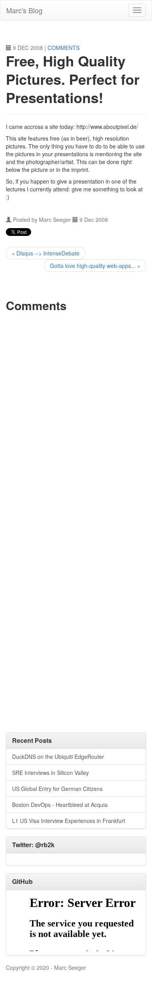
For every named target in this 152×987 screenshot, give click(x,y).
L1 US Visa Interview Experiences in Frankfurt (68, 821)
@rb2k (45, 844)
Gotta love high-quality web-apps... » (95, 266)
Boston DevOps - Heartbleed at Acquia (60, 805)
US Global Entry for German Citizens (57, 788)
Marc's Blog (24, 10)
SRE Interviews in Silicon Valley (50, 772)
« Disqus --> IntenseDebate (46, 253)
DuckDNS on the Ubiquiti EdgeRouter (58, 756)
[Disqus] (76, 415)
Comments (64, 48)
